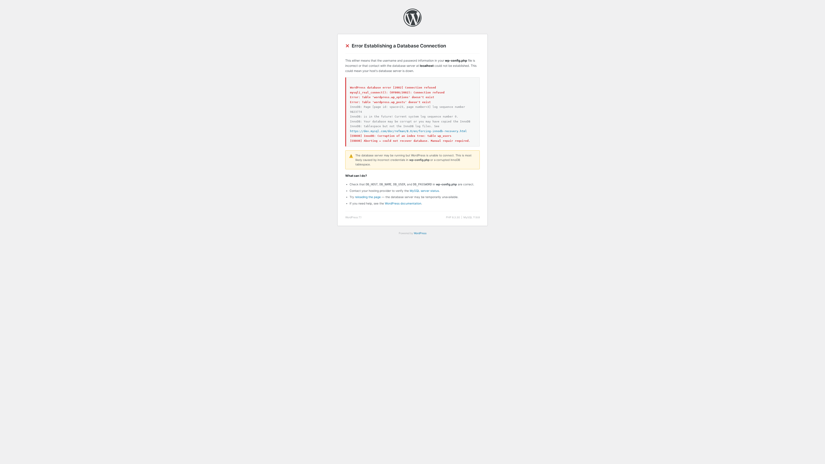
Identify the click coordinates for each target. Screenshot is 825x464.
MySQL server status (424, 190)
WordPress (420, 233)
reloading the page (368, 197)
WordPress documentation (403, 203)
